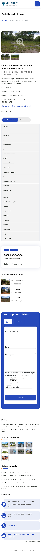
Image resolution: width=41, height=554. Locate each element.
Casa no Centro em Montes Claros (14, 483)
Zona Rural (15, 289)
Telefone (8, 339)
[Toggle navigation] (37, 3)
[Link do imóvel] (5, 445)
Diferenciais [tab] (24, 120)
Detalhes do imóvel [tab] (10, 120)
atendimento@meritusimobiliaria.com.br (16, 106)
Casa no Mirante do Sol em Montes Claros (17, 476)
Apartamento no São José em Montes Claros (18, 479)
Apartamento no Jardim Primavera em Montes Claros (19, 487)
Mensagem (9, 355)
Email (7, 347)
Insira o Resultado (12, 387)
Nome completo (11, 331)
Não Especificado (18, 281)
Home (4, 20)
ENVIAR (20, 398)
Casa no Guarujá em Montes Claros (14, 472)
